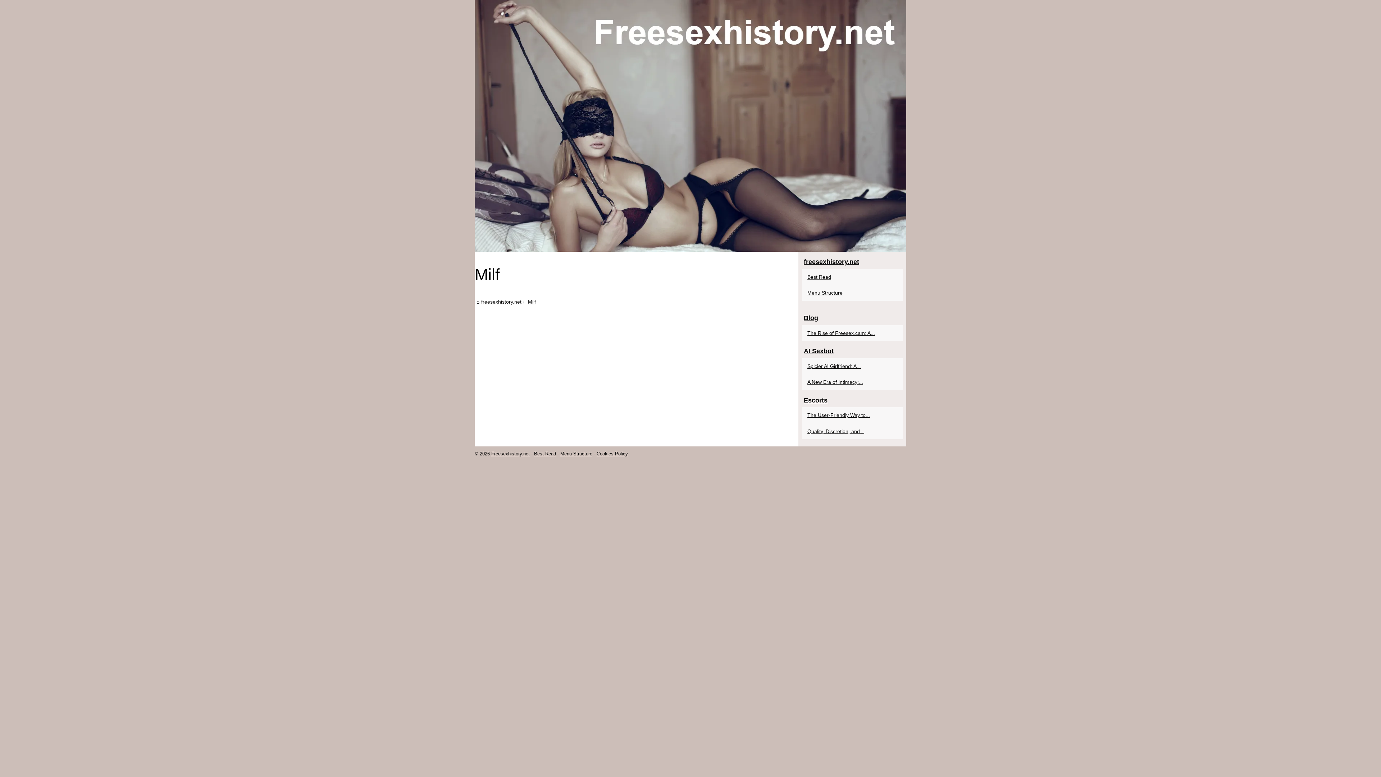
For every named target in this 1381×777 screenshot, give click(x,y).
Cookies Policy (612, 453)
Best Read (819, 277)
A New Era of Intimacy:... (835, 382)
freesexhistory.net (501, 302)
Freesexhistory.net (510, 453)
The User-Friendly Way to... (838, 415)
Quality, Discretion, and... (835, 431)
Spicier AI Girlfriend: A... (834, 366)
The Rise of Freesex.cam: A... (841, 333)
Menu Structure (825, 293)
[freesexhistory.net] (690, 126)
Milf (532, 302)
